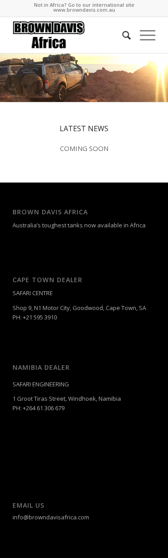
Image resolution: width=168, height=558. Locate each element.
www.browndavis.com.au (84, 9)
